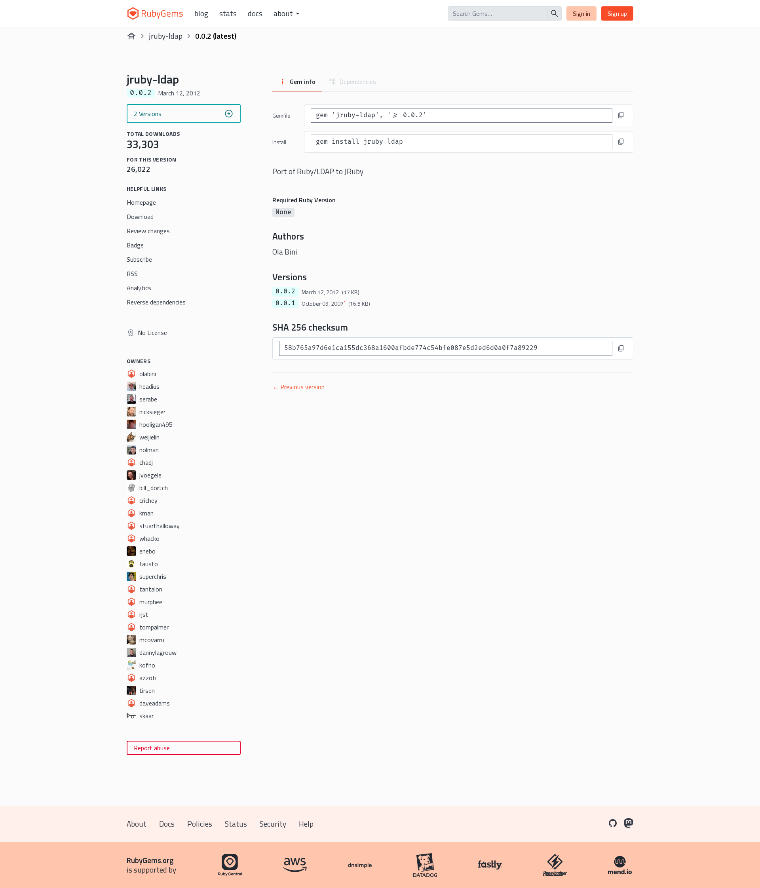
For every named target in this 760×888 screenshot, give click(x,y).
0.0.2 (285, 291)
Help (306, 823)
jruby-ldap (165, 36)
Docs (255, 13)
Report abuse (152, 748)
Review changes (148, 231)
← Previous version (298, 387)
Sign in (581, 13)
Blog (201, 13)
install (279, 142)
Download (140, 216)
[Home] (131, 36)
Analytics (139, 288)
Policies (199, 823)
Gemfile (281, 115)
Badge (135, 245)
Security (273, 823)
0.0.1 (285, 303)
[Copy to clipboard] (621, 115)
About (136, 823)
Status (236, 823)
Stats (228, 13)
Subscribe (139, 259)
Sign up (617, 13)
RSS (132, 273)
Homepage (141, 202)
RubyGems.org (150, 860)
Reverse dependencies (156, 302)
